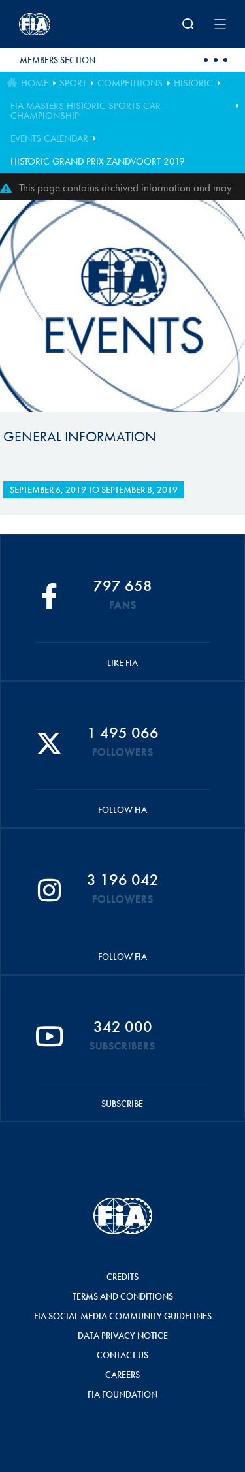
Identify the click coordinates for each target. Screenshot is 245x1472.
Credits (122, 1277)
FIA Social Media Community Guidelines (123, 1316)
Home (34, 82)
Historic (193, 82)
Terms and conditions (123, 1296)
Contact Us (122, 1355)
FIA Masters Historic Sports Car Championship (85, 110)
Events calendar (49, 138)
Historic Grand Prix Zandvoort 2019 (97, 161)
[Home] (57, 24)
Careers (122, 1375)
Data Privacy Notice (123, 1335)
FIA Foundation (122, 1394)
